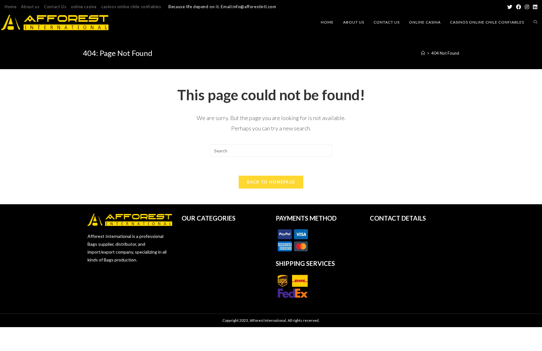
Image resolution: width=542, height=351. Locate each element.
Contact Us (55, 6)
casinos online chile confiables (131, 6)
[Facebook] (518, 7)
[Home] (423, 53)
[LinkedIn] (534, 7)
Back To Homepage (271, 181)
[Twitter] (509, 7)
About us (30, 6)
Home (10, 6)
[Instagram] (527, 7)
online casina (84, 6)
